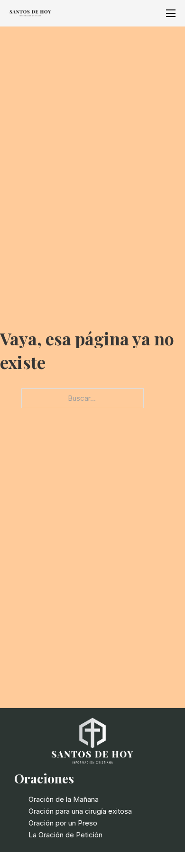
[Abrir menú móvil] (171, 13)
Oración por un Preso (62, 822)
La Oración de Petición (65, 834)
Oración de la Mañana (63, 799)
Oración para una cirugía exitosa (80, 811)
